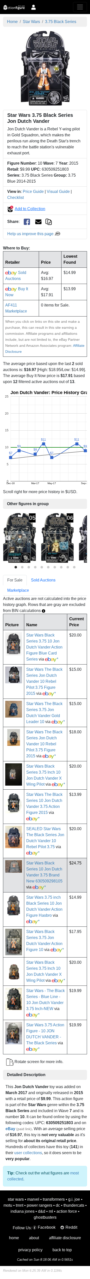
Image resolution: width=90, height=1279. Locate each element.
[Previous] (8, 537)
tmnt (19, 1205)
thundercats (74, 1205)
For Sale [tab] (14, 580)
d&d (41, 1211)
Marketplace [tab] (18, 590)
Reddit (71, 1227)
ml (51, 1211)
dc (58, 1205)
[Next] (82, 537)
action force (66, 1211)
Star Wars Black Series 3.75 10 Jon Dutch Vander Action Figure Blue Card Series (44, 647)
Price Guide (33, 191)
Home (12, 22)
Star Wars (31, 22)
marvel (33, 1199)
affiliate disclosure (65, 1238)
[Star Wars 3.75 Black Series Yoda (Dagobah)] (57, 538)
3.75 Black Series (60, 22)
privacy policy (30, 1250)
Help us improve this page (30, 234)
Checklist (15, 197)
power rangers (39, 1205)
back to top (62, 1250)
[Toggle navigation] (80, 7)
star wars (16, 1199)
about (34, 1238)
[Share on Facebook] (26, 222)
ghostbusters (45, 1217)
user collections (28, 1153)
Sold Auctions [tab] (43, 580)
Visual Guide (58, 191)
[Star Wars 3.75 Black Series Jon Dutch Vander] (45, 68)
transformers (54, 1199)
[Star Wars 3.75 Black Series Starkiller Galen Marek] (19, 538)
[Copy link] (49, 221)
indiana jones (22, 1211)
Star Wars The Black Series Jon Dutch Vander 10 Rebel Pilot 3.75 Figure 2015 (44, 681)
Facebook (47, 1227)
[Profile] (33, 7)
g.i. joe (74, 1199)
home (14, 1238)
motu (8, 1205)
